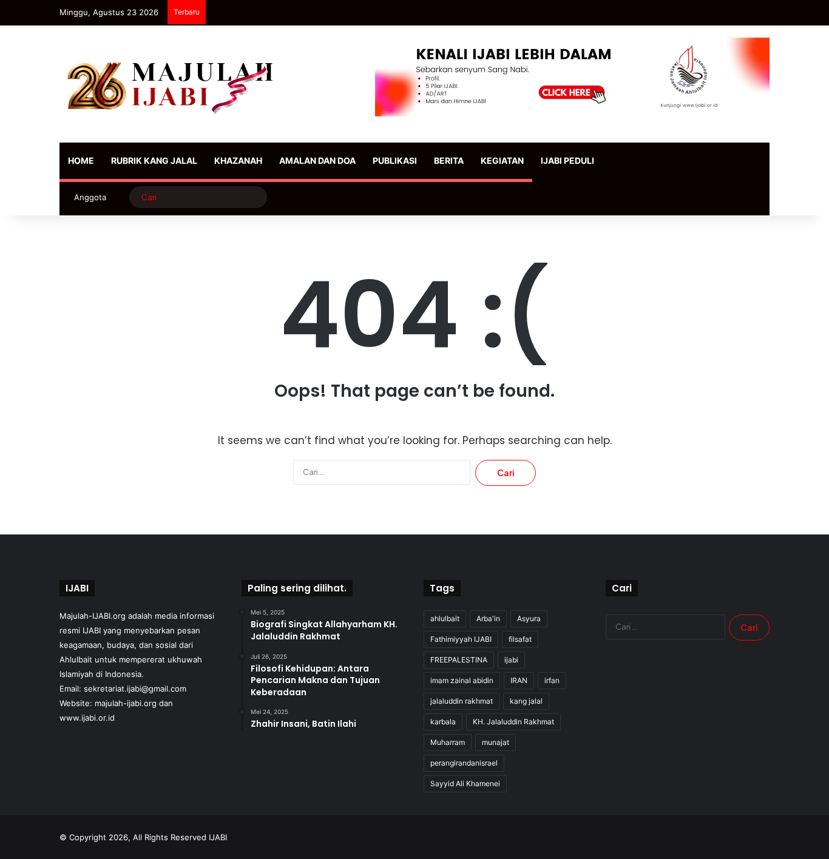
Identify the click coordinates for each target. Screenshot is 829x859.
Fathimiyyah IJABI (461, 639)
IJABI (218, 837)
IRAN (518, 680)
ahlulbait (444, 618)
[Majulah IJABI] (171, 84)
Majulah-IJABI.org (92, 616)
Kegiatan (502, 160)
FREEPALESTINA (458, 659)
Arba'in (488, 618)
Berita (449, 160)
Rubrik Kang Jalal (154, 160)
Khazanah (238, 160)
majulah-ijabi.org (126, 703)
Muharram (447, 742)
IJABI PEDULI (567, 160)
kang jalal (526, 701)
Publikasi (395, 160)
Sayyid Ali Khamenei (465, 783)
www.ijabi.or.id (87, 718)
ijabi (511, 659)
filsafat (520, 639)
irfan (552, 680)
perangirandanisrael (464, 762)
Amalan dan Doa (317, 160)
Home (81, 160)
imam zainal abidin (461, 680)
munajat (495, 742)
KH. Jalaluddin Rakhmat (513, 721)
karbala (443, 721)
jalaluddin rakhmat (461, 701)
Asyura (529, 618)
